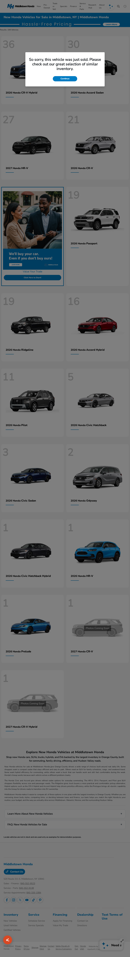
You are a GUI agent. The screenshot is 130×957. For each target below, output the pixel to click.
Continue (65, 78)
